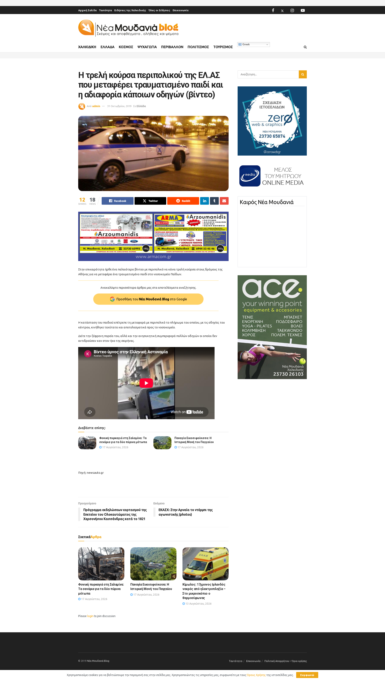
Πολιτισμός (198, 47)
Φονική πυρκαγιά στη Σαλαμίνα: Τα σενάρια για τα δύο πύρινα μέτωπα (101, 589)
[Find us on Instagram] (292, 10)
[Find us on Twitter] (282, 10)
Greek (246, 44)
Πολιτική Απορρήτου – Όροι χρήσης (285, 661)
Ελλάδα (107, 47)
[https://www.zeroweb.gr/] (272, 120)
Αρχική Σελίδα (87, 10)
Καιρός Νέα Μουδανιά (267, 202)
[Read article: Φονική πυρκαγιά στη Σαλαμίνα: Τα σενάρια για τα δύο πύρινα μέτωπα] (87, 442)
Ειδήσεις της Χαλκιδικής (130, 10)
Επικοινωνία (180, 10)
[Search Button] (305, 47)
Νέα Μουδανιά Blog (98, 661)
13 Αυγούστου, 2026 (198, 603)
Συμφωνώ (307, 675)
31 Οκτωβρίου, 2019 (119, 106)
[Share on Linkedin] (204, 201)
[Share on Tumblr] (214, 201)
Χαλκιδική (87, 47)
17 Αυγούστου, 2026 (115, 447)
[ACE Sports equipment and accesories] (272, 327)
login (90, 616)
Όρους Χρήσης (256, 675)
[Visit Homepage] (128, 28)
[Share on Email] (224, 201)
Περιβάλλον (172, 47)
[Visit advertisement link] (153, 236)
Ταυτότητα (105, 10)
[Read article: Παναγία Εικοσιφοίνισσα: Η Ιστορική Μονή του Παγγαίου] (162, 442)
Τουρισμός (223, 47)
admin (96, 106)
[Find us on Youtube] (303, 10)
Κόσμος (126, 47)
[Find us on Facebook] (273, 10)
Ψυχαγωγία (147, 47)
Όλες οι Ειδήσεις (159, 10)
